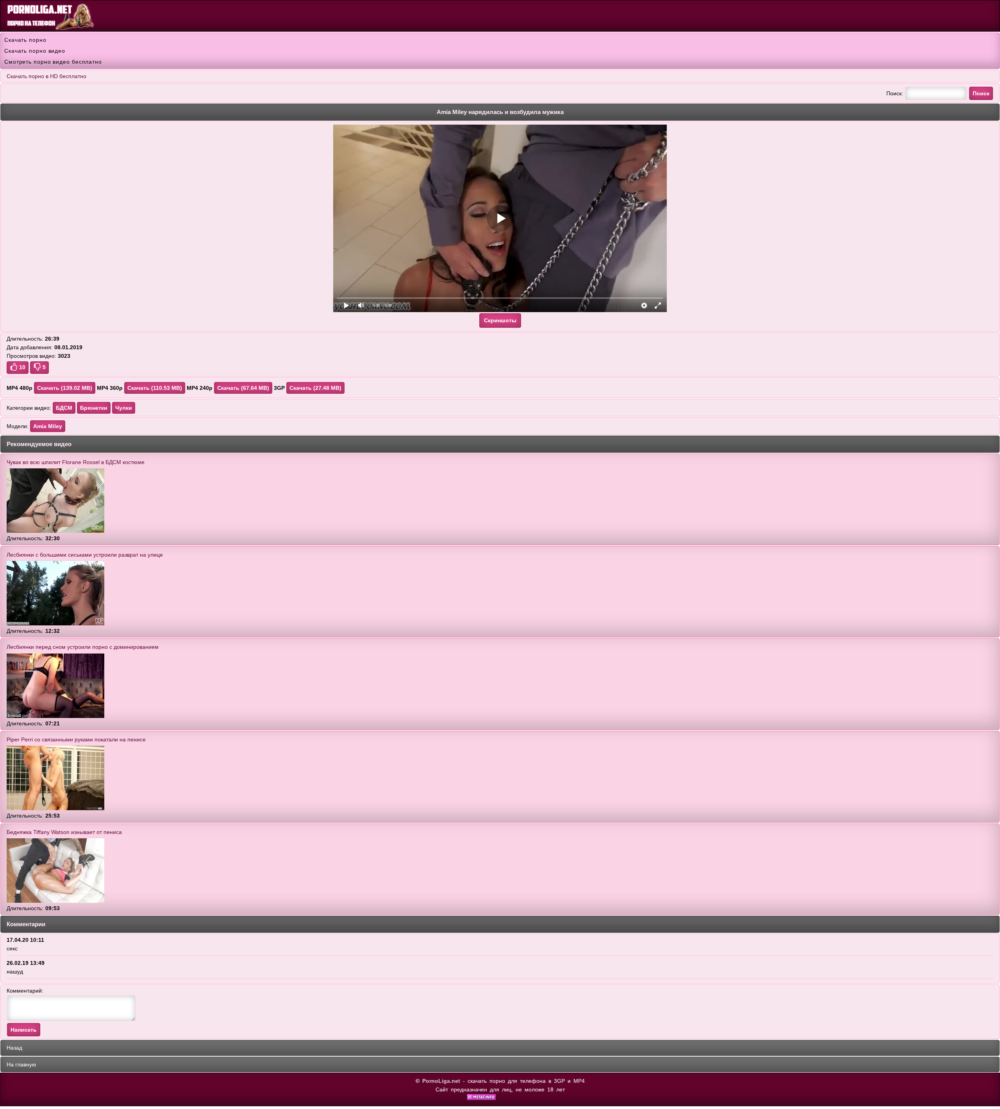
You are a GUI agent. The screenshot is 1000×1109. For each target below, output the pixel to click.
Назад (14, 1048)
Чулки (123, 408)
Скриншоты (500, 320)
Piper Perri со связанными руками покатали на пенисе (76, 739)
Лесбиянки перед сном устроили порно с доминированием (83, 647)
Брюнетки (93, 408)
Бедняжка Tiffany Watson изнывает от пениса (64, 832)
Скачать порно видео (34, 51)
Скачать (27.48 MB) (315, 388)
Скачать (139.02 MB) (64, 388)
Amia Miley (47, 426)
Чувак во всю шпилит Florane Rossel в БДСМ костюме (76, 462)
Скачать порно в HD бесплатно (46, 76)
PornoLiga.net (441, 1081)
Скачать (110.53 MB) (154, 388)
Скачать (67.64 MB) (243, 388)
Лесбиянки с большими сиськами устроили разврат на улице (85, 555)
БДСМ (64, 408)
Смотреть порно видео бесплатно (53, 62)
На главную (21, 1064)
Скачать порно (25, 40)
